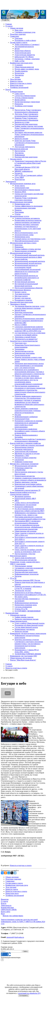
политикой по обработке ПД (29, 993)
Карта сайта (5, 912)
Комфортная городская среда (21, 63)
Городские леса (20, 343)
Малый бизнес (20, 310)
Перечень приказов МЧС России (27, 580)
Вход (3, 914)
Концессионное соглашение (25, 251)
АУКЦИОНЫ (20, 470)
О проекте (19, 65)
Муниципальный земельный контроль (29, 255)
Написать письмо (21, 139)
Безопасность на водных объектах (28, 593)
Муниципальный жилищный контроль (30, 261)
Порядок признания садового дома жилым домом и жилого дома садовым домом (30, 359)
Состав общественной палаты (26, 627)
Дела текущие (15, 79)
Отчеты (18, 214)
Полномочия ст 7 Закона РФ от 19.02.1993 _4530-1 (27, 651)
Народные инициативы (24, 312)
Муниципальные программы (21, 202)
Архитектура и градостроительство (24, 341)
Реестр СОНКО (21, 325)
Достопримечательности (24, 46)
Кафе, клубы (19, 61)
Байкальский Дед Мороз (24, 57)
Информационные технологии (27, 574)
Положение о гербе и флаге (25, 40)
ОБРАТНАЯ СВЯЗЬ (9, 909)
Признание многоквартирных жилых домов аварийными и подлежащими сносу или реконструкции (29, 366)
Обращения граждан (18, 615)
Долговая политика (22, 294)
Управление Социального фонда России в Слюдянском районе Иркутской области (30, 163)
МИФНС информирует (24, 171)
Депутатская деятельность (25, 147)
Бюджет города (20, 292)
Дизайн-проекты (21, 71)
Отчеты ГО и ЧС (21, 609)
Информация (20, 155)
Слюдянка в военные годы (25, 32)
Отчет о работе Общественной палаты (29, 623)
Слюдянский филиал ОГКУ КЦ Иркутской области (27, 168)
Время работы (20, 100)
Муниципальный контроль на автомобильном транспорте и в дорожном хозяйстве (27, 278)
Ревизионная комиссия (19, 149)
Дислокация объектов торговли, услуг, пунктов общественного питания (30, 307)
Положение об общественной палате (29, 625)
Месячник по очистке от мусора (27, 453)
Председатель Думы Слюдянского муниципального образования (28, 111)
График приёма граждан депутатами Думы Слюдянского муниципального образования (29, 128)
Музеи (17, 49)
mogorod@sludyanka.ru (15, 937)
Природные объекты (23, 51)
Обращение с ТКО (22, 455)
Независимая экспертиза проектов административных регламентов (28, 221)
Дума (12, 108)
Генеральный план (22, 188)
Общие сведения (16, 28)
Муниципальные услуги (19, 216)
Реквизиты (19, 104)
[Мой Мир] (8, 873)
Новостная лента (16, 85)
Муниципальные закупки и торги (23, 243)
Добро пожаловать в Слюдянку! (27, 44)
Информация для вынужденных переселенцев (28, 633)
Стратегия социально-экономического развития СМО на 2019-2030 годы (29, 330)
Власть (8, 89)
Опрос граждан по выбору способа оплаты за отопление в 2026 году (28, 551)
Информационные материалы (26, 603)
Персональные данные (23, 566)
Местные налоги (21, 296)
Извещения (19, 247)
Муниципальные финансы (20, 290)
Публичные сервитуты (23, 468)
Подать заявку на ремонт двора (27, 69)
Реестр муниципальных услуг (26, 233)
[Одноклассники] (5, 873)
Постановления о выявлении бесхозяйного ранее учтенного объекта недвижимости (30, 431)
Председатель (20, 151)
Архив (17, 77)
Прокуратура (20, 179)
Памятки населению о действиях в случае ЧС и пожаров (28, 587)
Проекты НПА (20, 192)
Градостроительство (22, 355)
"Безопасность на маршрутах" (26, 339)
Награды (18, 576)
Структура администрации (25, 96)
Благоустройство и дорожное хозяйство (25, 443)
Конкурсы (18, 245)
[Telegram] (15, 873)
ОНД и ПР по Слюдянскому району (29, 175)
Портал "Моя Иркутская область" (23, 660)
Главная (8, 24)
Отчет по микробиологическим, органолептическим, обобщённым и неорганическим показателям (29, 527)
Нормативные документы (25, 629)
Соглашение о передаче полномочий (29, 568)
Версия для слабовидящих (13, 916)
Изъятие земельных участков (26, 482)
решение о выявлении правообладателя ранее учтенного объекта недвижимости (30, 479)
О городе (9, 26)
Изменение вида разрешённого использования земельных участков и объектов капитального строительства (29, 372)
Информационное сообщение (26, 417)
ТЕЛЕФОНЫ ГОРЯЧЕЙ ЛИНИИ (28, 654)
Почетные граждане (18, 34)
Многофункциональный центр (27, 241)
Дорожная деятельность (24, 449)
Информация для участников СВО (23, 656)
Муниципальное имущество (26, 466)
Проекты (18, 210)
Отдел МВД (19, 177)
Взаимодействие (11, 613)
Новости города (16, 81)
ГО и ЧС (13, 578)
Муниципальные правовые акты (22, 184)
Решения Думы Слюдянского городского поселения (26, 199)
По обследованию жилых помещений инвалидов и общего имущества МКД (29, 510)
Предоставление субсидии (25, 554)
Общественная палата (18, 621)
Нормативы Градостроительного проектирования (27, 346)
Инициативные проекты (24, 447)
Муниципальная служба (24, 570)
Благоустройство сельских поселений (29, 445)
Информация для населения (25, 505)
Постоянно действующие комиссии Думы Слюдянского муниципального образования (29, 134)
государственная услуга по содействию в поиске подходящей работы (30, 334)
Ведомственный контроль (25, 282)
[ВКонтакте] (2, 873)
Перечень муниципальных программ (29, 318)
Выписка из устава (22, 122)
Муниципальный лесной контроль (28, 263)
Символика (14, 36)
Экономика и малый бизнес (25, 337)
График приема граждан (24, 617)
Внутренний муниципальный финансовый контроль (26, 285)
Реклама (18, 415)
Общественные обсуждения (25, 531)
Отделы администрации (24, 98)
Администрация (16, 91)
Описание (18, 38)
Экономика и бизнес (18, 304)
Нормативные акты (22, 204)
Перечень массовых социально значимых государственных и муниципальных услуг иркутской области (28, 227)
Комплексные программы (25, 353)
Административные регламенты (27, 218)
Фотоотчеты (19, 73)
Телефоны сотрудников (24, 106)
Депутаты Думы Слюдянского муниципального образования (26, 115)
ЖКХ (17, 500)
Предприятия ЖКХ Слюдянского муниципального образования (27, 522)
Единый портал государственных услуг (30, 239)
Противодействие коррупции (26, 124)
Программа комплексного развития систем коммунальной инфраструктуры (30, 518)
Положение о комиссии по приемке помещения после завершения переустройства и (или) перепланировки (28, 424)
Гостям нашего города (18, 42)
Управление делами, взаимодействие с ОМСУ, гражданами (25, 563)
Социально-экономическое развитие (29, 327)
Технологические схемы (24, 235)
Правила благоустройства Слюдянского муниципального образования (30, 440)
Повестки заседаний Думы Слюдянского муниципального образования (27, 143)
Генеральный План (22, 419)
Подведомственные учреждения (27, 102)
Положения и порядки (23, 300)
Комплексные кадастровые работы (28, 484)
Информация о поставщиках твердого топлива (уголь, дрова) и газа (29, 514)
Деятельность (10, 181)
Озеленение (19, 460)
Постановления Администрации (27, 190)
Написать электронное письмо (26, 619)
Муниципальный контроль (20, 253)
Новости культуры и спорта (21, 83)
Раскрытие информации (24, 507)
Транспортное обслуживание (26, 451)
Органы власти (16, 159)
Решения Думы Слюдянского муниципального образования (26, 119)
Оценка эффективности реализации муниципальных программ (29, 207)
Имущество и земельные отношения (24, 464)
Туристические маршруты (25, 55)
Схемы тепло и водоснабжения (27, 503)
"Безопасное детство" (23, 590)
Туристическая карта (23, 53)
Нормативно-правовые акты (26, 605)
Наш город (19, 30)
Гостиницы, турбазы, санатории (27, 59)
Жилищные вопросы (23, 496)
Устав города (20, 186)
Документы (19, 75)
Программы (19, 212)
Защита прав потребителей (25, 558)
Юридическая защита (18, 556)
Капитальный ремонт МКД (25, 498)
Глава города (20, 94)
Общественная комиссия (24, 67)
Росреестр (18, 173)
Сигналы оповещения (23, 607)
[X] (11, 873)
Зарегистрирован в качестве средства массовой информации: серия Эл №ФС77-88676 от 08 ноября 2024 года (23, 922)
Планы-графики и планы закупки (28, 249)
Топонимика (19, 349)
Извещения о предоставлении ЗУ (27, 490)
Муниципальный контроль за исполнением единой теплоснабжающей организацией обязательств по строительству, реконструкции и (27, 269)
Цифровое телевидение (24, 462)
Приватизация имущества (25, 476)
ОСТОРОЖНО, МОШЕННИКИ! (28, 611)
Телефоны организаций (19, 87)
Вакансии (5, 899)
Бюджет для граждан (23, 298)
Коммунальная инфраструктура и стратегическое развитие (23, 493)
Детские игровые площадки (25, 458)
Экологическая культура (24, 351)
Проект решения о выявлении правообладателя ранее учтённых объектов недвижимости (28, 411)
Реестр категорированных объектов (28, 288)
